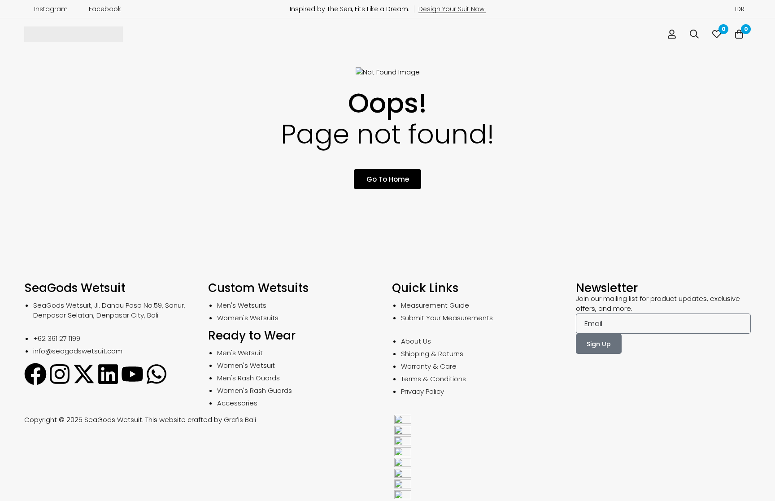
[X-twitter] (84, 374)
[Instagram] (59, 374)
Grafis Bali (240, 419)
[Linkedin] (108, 374)
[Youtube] (132, 374)
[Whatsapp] (156, 374)
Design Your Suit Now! (452, 8)
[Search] (694, 34)
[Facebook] (35, 374)
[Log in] (672, 34)
